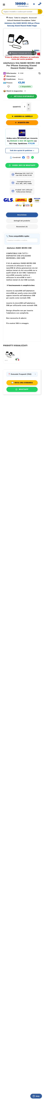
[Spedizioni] (22, 202)
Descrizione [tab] (22, 215)
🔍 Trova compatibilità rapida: (17, 236)
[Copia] (39, 73)
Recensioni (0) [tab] (22, 226)
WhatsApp (23, 389)
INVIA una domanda (22, 383)
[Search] (40, 11)
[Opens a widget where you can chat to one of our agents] (36, 1096)
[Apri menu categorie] (4, 5)
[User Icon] (34, 4)
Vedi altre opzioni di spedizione (21, 150)
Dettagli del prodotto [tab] (22, 221)
